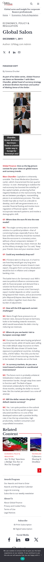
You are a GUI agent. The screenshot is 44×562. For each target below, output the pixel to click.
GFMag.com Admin (21, 44)
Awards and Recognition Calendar (18, 487)
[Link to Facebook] (9, 540)
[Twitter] (5, 52)
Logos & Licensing (11, 490)
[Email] (20, 52)
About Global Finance (13, 502)
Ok (23, 559)
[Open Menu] (38, 3)
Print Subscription (24, 524)
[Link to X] (36, 540)
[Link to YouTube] (27, 540)
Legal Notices (9, 512)
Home (5, 15)
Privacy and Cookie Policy (14, 506)
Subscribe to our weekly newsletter (19, 493)
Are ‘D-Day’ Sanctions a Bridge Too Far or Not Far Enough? (15, 462)
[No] (41, 555)
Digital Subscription (24, 529)
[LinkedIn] (15, 52)
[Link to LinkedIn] (18, 540)
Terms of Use (9, 509)
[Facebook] (10, 52)
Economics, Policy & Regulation (25, 15)
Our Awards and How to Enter (16, 483)
